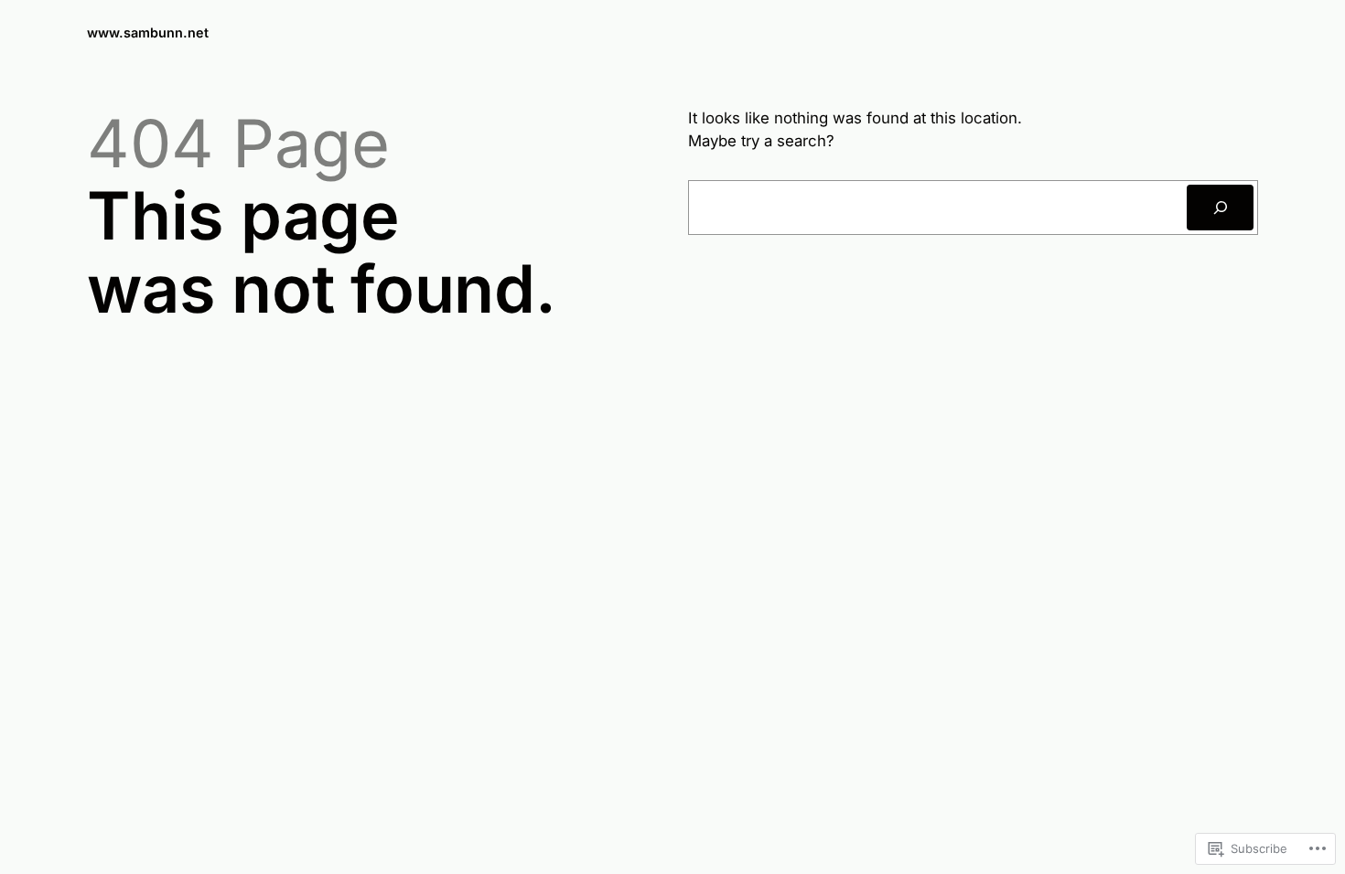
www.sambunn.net (148, 32)
